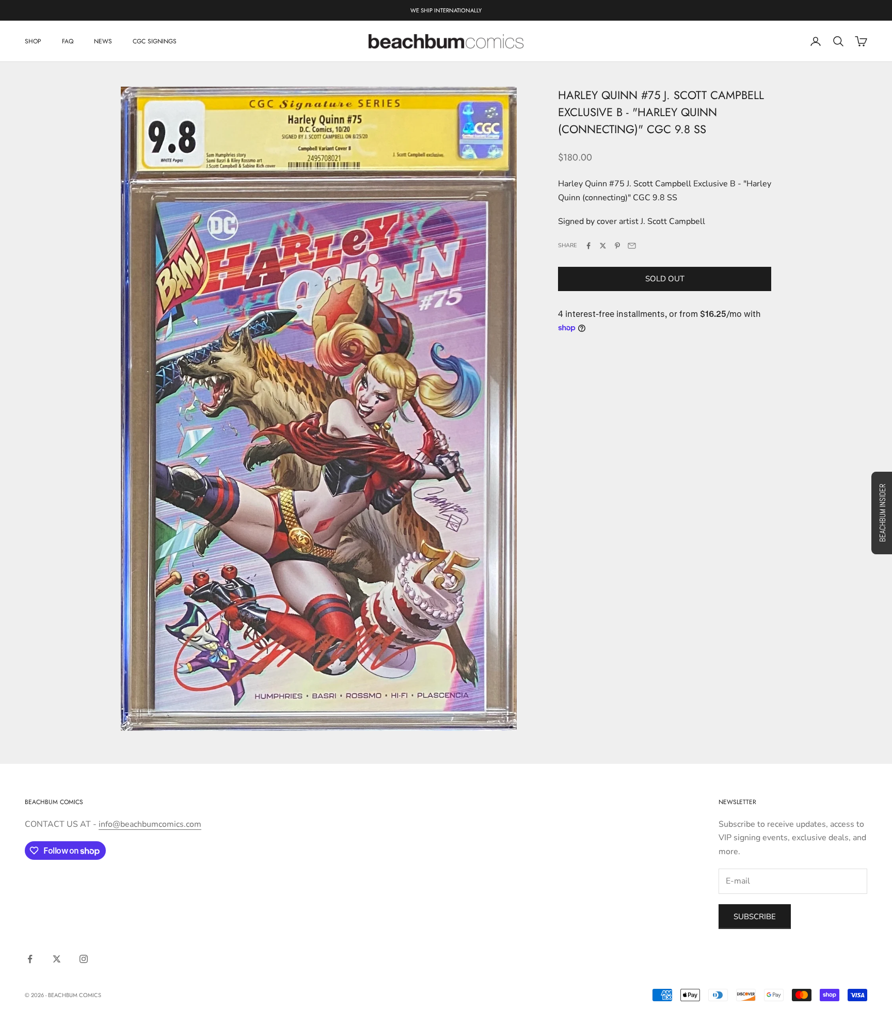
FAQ (67, 41)
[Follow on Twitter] (57, 959)
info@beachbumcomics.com (150, 824)
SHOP (33, 41)
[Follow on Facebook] (30, 959)
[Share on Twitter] (603, 246)
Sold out (664, 279)
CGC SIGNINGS (155, 41)
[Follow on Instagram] (83, 959)
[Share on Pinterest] (617, 246)
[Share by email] (632, 246)
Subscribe (755, 916)
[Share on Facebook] (588, 246)
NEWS (103, 41)
